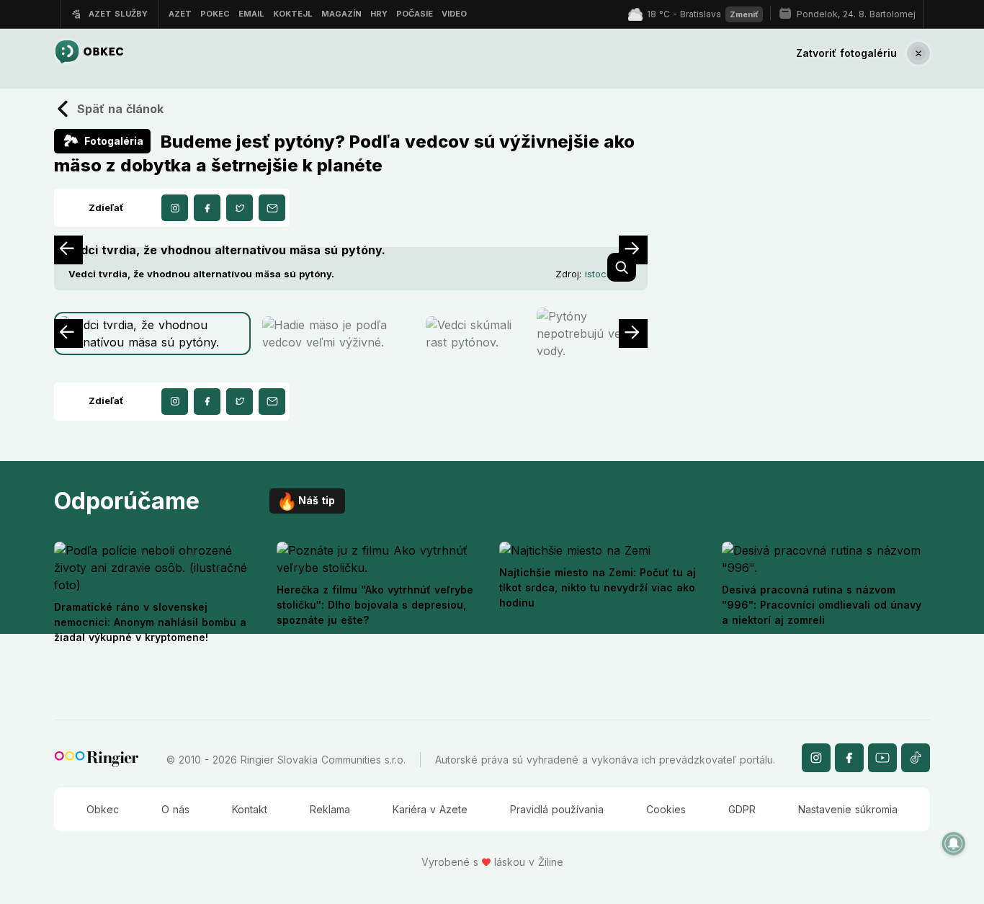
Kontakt (249, 809)
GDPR (742, 809)
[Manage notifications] (953, 843)
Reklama (330, 809)
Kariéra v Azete (430, 809)
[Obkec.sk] (89, 53)
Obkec (102, 809)
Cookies (666, 809)
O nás (175, 809)
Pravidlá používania (557, 809)
